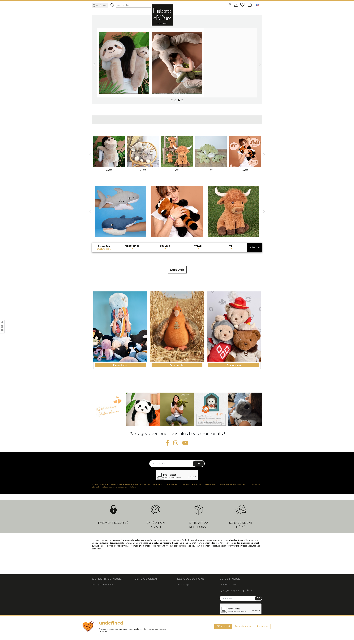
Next (260, 63)
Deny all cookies (243, 626)
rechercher (254, 247)
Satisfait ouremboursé (198, 525)
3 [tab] (179, 100)
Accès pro (101, 5)
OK (198, 463)
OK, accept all (223, 626)
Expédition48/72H (156, 525)
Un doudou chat (188, 543)
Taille (197, 246)
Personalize (262, 626)
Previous (94, 63)
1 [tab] (172, 100)
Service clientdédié (241, 525)
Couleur (165, 246)
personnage (132, 246)
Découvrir (177, 269)
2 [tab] (175, 100)
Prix (230, 246)
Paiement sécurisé (113, 522)
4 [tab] (182, 100)
